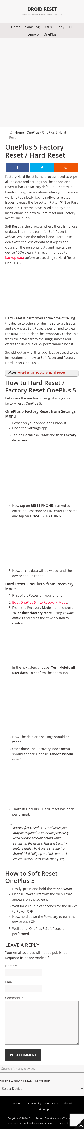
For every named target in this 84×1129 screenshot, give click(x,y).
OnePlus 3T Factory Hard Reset (41, 372)
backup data (14, 257)
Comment (14, 998)
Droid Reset (42, 9)
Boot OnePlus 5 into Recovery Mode (39, 602)
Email (10, 982)
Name (11, 966)
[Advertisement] (42, 81)
